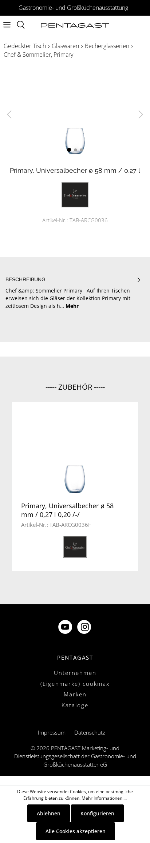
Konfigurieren (97, 813)
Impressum (52, 732)
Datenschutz (89, 732)
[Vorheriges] (9, 114)
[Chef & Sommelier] (75, 193)
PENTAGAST (75, 657)
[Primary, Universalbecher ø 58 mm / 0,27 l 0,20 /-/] (75, 451)
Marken (75, 694)
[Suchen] (21, 25)
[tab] (73, 292)
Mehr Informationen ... (104, 798)
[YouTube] (66, 627)
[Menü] (7, 25)
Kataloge (75, 705)
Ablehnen (48, 813)
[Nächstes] (140, 114)
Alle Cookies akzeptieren (76, 831)
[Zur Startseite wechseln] (75, 25)
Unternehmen (75, 672)
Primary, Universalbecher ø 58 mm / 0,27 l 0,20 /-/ (67, 510)
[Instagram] (85, 627)
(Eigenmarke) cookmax (75, 683)
